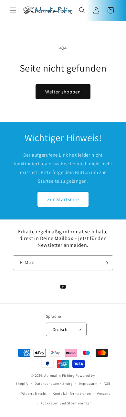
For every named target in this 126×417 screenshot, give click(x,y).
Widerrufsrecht (34, 393)
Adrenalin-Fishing (59, 375)
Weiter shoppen (63, 92)
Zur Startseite (63, 199)
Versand (104, 393)
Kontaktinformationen (72, 393)
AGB (107, 383)
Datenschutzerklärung (54, 383)
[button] (13, 10)
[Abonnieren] (106, 262)
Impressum (88, 383)
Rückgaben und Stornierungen (66, 403)
